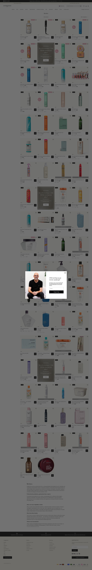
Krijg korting (56, 292)
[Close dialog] (65, 273)
